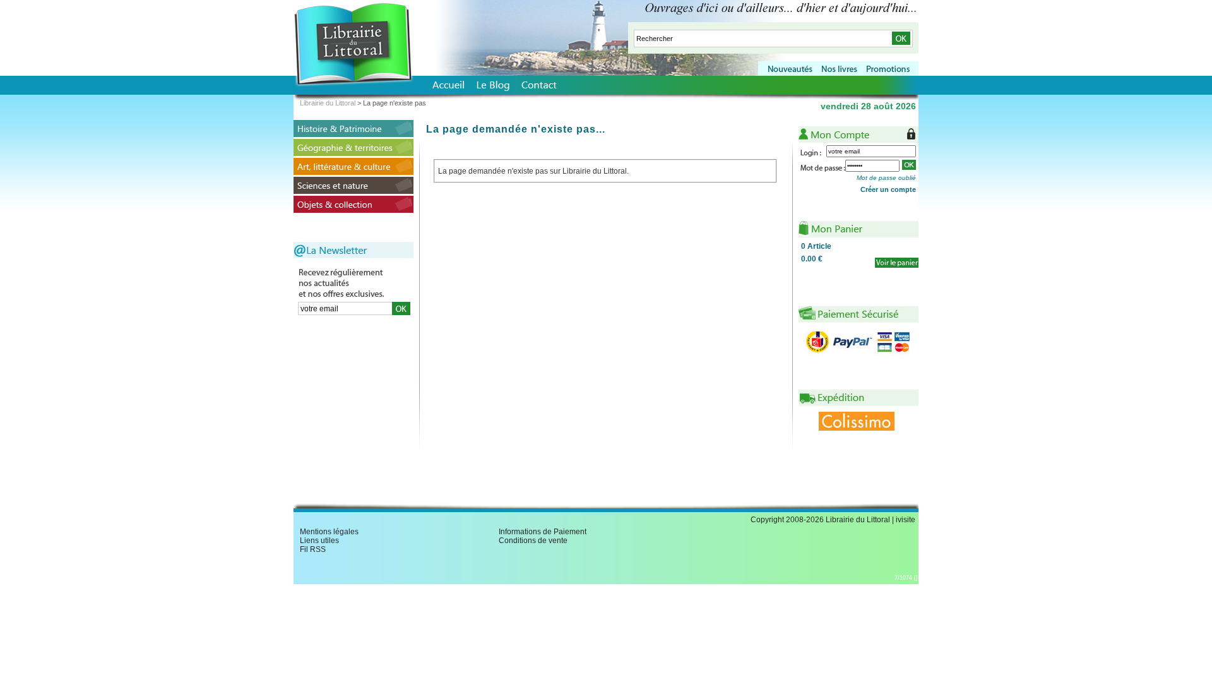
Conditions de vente (533, 540)
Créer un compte (888, 189)
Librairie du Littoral (327, 103)
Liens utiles (319, 540)
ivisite (905, 519)
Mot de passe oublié (886, 177)
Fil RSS (313, 549)
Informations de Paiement (542, 531)
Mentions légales (329, 531)
